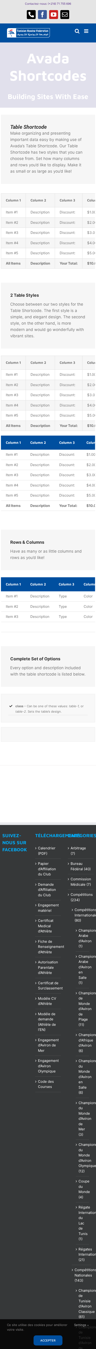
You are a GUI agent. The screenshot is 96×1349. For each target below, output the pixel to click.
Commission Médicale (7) (81, 882)
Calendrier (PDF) (46, 851)
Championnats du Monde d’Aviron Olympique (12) (83, 1157)
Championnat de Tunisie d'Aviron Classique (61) (83, 1303)
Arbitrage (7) (78, 851)
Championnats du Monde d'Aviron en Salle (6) (83, 1077)
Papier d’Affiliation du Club (47, 868)
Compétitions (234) (81, 897)
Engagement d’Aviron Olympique (48, 1065)
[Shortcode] (48, 75)
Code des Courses (46, 1084)
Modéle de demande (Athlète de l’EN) (47, 1022)
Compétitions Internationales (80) (82, 915)
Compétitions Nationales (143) (82, 1275)
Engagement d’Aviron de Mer (48, 1045)
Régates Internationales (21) (83, 1254)
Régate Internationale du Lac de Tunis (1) (83, 1223)
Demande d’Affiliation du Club (47, 889)
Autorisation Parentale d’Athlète (48, 967)
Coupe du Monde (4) (83, 1189)
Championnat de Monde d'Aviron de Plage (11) (83, 1009)
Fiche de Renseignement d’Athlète (48, 946)
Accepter (48, 1340)
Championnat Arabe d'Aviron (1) (83, 938)
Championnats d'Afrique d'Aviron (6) (83, 1043)
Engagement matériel (48, 908)
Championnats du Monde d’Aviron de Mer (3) (83, 1119)
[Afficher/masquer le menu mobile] (86, 31)
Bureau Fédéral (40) (81, 866)
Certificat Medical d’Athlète (45, 925)
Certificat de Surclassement (48, 986)
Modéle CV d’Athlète (47, 1001)
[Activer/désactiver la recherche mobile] (77, 31)
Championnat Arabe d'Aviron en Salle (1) (83, 969)
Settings (80, 1325)
